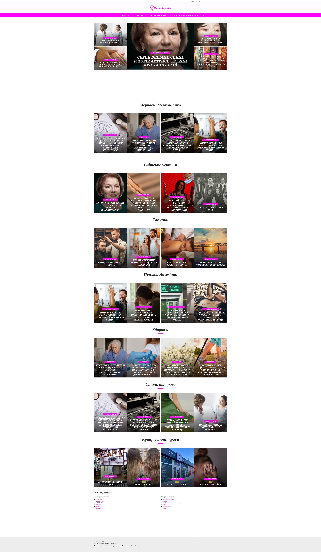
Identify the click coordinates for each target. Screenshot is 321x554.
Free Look (98, 504)
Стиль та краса (186, 15)
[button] (203, 15)
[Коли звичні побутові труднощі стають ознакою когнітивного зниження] (143, 133)
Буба (164, 504)
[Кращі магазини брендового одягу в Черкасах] (143, 248)
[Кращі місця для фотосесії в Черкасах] (210, 248)
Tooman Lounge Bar (168, 499)
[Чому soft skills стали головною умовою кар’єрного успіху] (210, 133)
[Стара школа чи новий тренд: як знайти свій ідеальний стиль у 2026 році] (177, 412)
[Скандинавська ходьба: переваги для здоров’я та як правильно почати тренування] (210, 357)
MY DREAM (98, 499)
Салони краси (110, 476)
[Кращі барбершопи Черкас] (110, 248)
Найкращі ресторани (167, 497)
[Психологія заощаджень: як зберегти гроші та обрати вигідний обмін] (177, 303)
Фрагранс (98, 508)
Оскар (164, 508)
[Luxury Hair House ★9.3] (110, 467)
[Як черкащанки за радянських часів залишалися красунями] (210, 34)
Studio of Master (99, 501)
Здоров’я (173, 15)
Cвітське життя (139, 15)
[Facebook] (204, 1)
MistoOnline (114, 543)
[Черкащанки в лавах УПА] (210, 193)
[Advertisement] (126, 85)
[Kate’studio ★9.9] (210, 467)
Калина (97, 506)
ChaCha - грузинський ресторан (172, 503)
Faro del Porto (166, 506)
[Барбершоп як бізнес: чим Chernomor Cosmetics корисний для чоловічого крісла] (177, 133)
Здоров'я (143, 137)
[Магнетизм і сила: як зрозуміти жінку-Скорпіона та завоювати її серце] (210, 303)
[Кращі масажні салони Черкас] (177, 248)
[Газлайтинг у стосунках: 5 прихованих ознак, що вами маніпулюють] (143, 303)
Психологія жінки (157, 15)
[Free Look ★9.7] (143, 467)
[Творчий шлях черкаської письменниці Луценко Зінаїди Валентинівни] (177, 193)
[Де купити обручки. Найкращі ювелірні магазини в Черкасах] (110, 58)
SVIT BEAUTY (99, 503)
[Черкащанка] (160, 8)
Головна (125, 15)
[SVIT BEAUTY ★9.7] (177, 467)
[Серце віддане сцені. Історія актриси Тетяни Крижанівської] (160, 46)
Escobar (165, 501)
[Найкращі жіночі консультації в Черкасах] (110, 34)
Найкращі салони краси (101, 497)
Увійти (193, 1)
